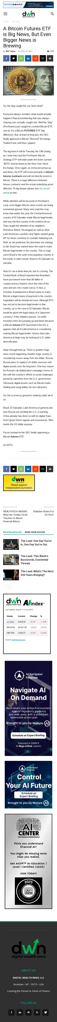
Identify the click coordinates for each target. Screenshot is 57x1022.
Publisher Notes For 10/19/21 (43, 513)
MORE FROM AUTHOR (35, 532)
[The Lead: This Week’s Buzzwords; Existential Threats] (11, 559)
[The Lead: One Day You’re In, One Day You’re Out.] (11, 544)
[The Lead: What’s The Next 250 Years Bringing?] (11, 575)
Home (6, 21)
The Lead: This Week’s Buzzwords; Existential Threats (34, 559)
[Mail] (28, 1012)
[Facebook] (11, 1012)
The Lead (16, 21)
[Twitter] (45, 1012)
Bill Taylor (11, 51)
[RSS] (37, 1012)
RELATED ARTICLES (12, 532)
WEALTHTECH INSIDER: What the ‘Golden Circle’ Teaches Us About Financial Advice (15, 516)
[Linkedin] (20, 1012)
